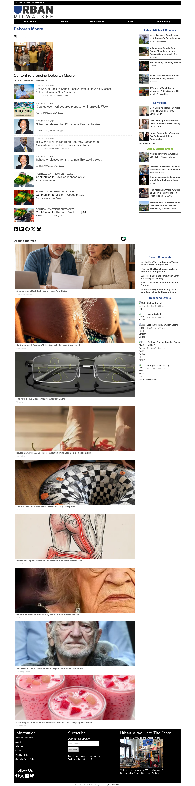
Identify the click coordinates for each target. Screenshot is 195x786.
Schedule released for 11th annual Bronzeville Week (69, 159)
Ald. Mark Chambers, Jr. (59, 95)
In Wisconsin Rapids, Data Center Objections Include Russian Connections (162, 51)
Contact (18, 750)
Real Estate (30, 21)
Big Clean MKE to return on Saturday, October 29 (67, 142)
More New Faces (147, 143)
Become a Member (24, 737)
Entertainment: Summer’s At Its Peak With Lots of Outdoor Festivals (165, 205)
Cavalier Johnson (66, 177)
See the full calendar (148, 379)
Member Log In (38, 2)
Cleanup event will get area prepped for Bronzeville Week (72, 106)
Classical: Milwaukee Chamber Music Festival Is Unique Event (165, 168)
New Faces (160, 103)
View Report (53, 180)
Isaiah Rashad (154, 314)
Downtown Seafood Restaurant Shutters (160, 283)
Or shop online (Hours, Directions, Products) (140, 773)
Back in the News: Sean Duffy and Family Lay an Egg (160, 277)
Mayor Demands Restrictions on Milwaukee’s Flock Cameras (165, 37)
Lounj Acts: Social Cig (158, 365)
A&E (130, 21)
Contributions (41, 80)
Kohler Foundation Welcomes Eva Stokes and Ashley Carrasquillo (164, 136)
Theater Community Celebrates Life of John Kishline (165, 178)
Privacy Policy (21, 754)
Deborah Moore (28, 29)
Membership (163, 21)
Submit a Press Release (26, 759)
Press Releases (25, 80)
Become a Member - (23, 2)
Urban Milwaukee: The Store (145, 733)
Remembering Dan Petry (161, 62)
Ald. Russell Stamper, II (60, 148)
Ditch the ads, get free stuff (80, 759)
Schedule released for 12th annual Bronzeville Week (69, 124)
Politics (64, 21)
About (18, 741)
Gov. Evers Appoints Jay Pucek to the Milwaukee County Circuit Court (165, 110)
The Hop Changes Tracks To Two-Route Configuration (159, 263)
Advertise (19, 746)
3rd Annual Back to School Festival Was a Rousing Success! (74, 89)
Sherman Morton (66, 212)
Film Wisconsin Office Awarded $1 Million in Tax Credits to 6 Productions (165, 192)
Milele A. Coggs (65, 194)
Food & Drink (97, 21)
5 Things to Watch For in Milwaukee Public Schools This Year (165, 91)
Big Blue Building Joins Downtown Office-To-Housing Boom (158, 290)
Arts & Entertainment (160, 149)
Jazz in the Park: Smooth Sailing (162, 324)
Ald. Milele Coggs (56, 113)
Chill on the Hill (154, 302)
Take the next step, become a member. (85, 756)
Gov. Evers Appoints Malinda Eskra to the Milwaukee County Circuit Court (165, 123)
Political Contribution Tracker (55, 173)
